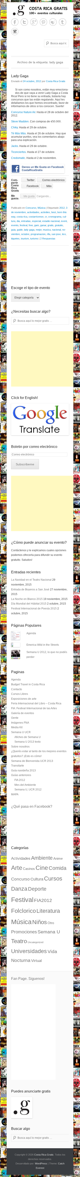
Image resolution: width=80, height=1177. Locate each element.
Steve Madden (20, 121)
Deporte (37, 889)
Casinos (29, 869)
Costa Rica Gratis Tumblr (62, 22)
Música (41, 207)
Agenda (31, 633)
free (31, 225)
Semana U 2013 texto (27, 741)
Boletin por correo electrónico (34, 447)
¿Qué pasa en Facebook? (31, 806)
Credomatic (18, 158)
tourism (25, 238)
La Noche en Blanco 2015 (27, 599)
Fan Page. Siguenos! (27, 979)
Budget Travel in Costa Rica (28, 684)
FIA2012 (43, 900)
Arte (16, 867)
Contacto (16, 689)
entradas (26, 221)
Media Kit (16, 727)
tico (64, 234)
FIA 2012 (19, 780)
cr (46, 216)
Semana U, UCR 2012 (28, 789)
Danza (19, 889)
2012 (62, 207)
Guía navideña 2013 (23, 770)
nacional (56, 229)
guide (20, 229)
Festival (22, 899)
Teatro (19, 941)
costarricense (36, 216)
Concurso (31, 207)
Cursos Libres (19, 693)
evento (14, 225)
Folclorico (23, 910)
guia (13, 229)
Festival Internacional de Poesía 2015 (34, 608)
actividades (33, 212)
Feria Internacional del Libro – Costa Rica (36, 703)
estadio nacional (51, 221)
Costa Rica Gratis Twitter (24, 22)
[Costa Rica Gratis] (40, 10)
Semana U (49, 931)
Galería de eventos (22, 713)
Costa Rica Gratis (55, 81)
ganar (43, 225)
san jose (56, 234)
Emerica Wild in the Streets (42, 644)
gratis (51, 225)
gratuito (59, 225)
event (64, 221)
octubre (25, 234)
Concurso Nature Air (23, 112)
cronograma (54, 216)
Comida (57, 868)
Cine (42, 868)
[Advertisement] (44, 359)
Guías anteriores (21, 775)
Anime (58, 858)
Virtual (36, 961)
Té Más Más (18, 133)
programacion (38, 234)
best (53, 212)
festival (23, 225)
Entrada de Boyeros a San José (30, 589)
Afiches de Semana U (27, 737)
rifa (48, 234)
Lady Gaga (19, 76)
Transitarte (17, 765)
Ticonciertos (18, 152)
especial (36, 221)
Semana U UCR (21, 732)
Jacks (14, 146)
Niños (39, 922)
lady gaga (29, 229)
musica (47, 229)
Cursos (53, 878)
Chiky (14, 127)
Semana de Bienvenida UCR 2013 (32, 761)
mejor (39, 229)
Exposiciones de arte (23, 698)
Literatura (48, 911)
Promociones (24, 931)
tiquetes (15, 238)
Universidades (29, 951)
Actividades (20, 858)
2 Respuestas (47, 238)
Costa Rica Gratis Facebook (14, 22)
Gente (14, 717)
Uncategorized (35, 942)
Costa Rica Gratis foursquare (53, 22)
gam (36, 225)
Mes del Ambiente (25, 784)
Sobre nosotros (20, 746)
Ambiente (42, 858)
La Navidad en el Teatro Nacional (31, 579)
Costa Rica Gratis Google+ (34, 22)
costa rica (22, 216)
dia (18, 221)
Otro (51, 923)
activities (45, 212)
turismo (34, 238)
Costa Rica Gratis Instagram (14, 31)
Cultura (36, 879)
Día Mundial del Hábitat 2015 (28, 603)
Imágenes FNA (20, 722)
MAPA (14, 794)
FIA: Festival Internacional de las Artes (34, 708)
